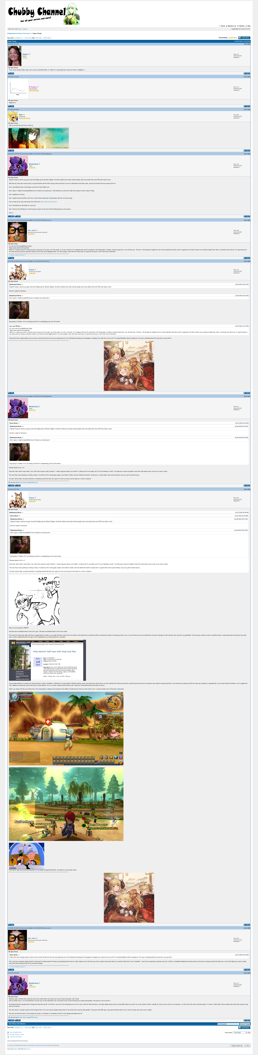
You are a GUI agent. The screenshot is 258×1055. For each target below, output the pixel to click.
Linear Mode (247, 41)
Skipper (25, 54)
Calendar (241, 26)
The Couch (26, 33)
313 (37, 38)
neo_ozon (48, 220)
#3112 (248, 76)
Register (25, 29)
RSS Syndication (55, 1045)
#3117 (248, 396)
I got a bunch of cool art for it (48, 201)
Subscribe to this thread (15, 1036)
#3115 (248, 220)
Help (249, 26)
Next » (49, 38)
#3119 (248, 928)
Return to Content (35, 1045)
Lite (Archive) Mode (45, 1045)
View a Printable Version (16, 1032)
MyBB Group (27, 1049)
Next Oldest (12, 1024)
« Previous (17, 38)
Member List (232, 26)
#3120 (248, 973)
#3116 (248, 261)
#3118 (248, 489)
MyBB (15, 1049)
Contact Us (11, 1045)
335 (45, 38)
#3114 (248, 153)
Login (19, 29)
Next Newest (21, 1024)
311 (30, 38)
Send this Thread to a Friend (17, 1034)
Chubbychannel (12, 33)
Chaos (47, 261)
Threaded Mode (238, 41)
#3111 (248, 44)
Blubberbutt (48, 153)
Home (20, 33)
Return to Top (26, 1045)
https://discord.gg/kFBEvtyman (28, 482)
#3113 (248, 109)
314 (40, 38)
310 (26, 38)
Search (223, 26)
